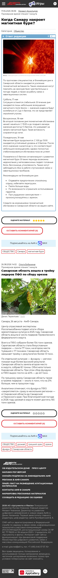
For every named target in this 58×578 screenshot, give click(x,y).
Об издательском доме (16, 468)
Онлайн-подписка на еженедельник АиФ (26, 476)
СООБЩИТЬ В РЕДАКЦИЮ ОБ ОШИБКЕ (22, 497)
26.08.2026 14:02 (9, 264)
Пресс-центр (39, 468)
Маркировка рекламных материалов (24, 493)
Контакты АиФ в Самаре (16, 490)
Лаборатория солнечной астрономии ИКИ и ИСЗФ (27, 75)
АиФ (22, 316)
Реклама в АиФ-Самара (15, 479)
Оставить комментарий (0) (22, 230)
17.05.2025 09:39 (8, 11)
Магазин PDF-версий (14, 472)
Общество (19, 31)
